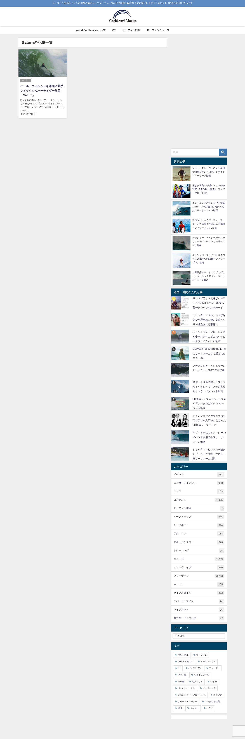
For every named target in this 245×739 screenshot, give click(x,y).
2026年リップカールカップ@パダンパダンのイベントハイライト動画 (209, 403)
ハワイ (209, 708)
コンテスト (198, 499)
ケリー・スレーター (187, 701)
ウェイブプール (201, 675)
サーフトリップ (198, 516)
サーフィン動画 (131, 30)
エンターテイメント (198, 483)
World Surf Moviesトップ (91, 30)
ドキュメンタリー (198, 542)
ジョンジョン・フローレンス (192, 695)
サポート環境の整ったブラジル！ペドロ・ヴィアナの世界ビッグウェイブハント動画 (209, 387)
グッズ (198, 491)
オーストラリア (208, 661)
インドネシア (209, 688)
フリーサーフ (198, 575)
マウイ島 (182, 675)
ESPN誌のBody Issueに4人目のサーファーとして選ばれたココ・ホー (209, 353)
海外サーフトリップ (198, 618)
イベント (198, 474)
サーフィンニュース (158, 30)
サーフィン (201, 655)
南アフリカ (197, 682)
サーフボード (198, 525)
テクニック (198, 533)
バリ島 (181, 682)
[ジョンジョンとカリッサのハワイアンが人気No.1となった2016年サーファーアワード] (180, 420)
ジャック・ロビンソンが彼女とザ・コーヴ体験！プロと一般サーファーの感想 (209, 454)
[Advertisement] (199, 91)
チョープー (214, 668)
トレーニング (198, 550)
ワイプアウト (198, 609)
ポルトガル (183, 655)
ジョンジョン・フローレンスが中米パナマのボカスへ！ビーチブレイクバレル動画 (209, 336)
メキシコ (194, 708)
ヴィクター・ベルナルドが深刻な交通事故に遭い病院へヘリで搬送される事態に (209, 320)
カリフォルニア (185, 661)
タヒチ (213, 682)
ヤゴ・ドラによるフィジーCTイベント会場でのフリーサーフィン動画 (209, 437)
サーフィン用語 (198, 508)
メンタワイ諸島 (212, 701)
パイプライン (194, 668)
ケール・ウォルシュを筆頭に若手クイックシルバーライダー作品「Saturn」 (41, 91)
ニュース (198, 559)
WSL (180, 708)
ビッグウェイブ (198, 567)
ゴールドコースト (186, 688)
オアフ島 (217, 695)
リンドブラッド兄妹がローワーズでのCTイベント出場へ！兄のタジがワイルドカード (209, 303)
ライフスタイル (198, 592)
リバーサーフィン (198, 601)
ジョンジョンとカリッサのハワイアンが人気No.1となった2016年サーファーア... (209, 420)
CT (114, 30)
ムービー (25, 80)
